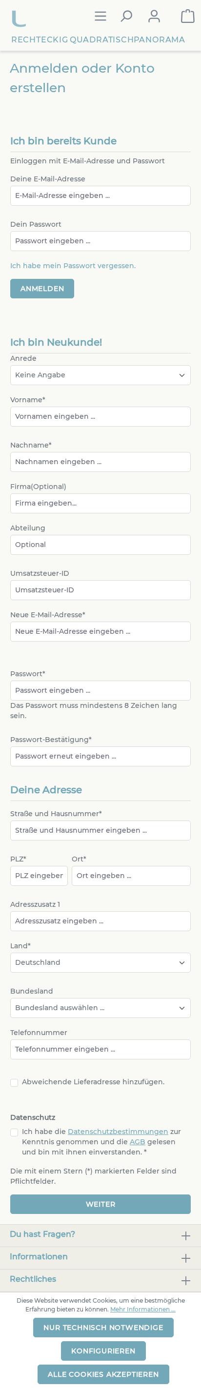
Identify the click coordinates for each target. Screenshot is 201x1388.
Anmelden (42, 288)
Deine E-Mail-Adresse (47, 179)
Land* (20, 945)
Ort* (79, 859)
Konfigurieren (103, 1351)
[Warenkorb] (188, 16)
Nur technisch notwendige (103, 1327)
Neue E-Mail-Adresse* (47, 614)
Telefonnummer (38, 1032)
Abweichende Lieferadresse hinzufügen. (93, 1081)
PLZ (18, 859)
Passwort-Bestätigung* (51, 739)
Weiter (101, 1204)
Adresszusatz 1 (35, 904)
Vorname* (27, 399)
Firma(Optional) (38, 486)
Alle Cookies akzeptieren (103, 1374)
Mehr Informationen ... (143, 1309)
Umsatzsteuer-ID (39, 573)
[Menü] (100, 16)
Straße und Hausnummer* (56, 813)
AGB (137, 1141)
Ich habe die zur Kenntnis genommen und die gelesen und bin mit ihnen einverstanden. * (101, 1141)
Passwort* (27, 673)
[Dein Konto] (154, 16)
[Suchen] (126, 16)
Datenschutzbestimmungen (118, 1131)
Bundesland (31, 991)
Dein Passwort (35, 224)
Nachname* (31, 445)
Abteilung (27, 528)
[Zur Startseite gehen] (20, 16)
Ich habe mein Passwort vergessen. (73, 265)
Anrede (23, 358)
